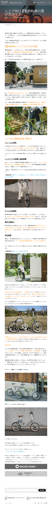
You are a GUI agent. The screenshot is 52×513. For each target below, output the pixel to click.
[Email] (44, 503)
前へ (7, 496)
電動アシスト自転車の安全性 (20, 251)
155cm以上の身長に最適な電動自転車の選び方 (36, 498)
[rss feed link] (46, 503)
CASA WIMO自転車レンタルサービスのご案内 (15, 498)
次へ (28, 496)
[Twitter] (38, 503)
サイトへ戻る (9, 503)
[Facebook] (35, 503)
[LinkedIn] (41, 503)
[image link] (4, 2)
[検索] (49, 2)
